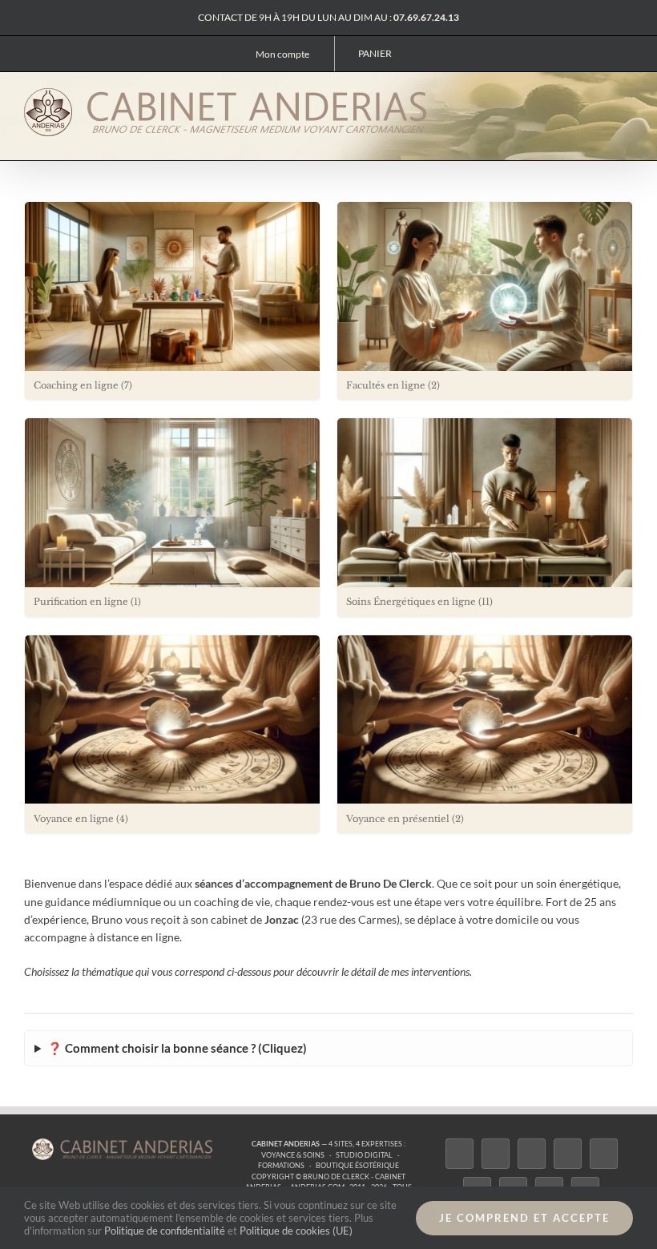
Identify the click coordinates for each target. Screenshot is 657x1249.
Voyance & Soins (292, 1154)
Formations (281, 1165)
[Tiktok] (568, 1153)
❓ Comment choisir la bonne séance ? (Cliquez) (177, 1048)
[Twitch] (604, 1153)
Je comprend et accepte (524, 1217)
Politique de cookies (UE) (296, 1230)
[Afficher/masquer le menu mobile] (626, 98)
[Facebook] (459, 1153)
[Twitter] (496, 1153)
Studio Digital (364, 1154)
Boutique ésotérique (357, 1165)
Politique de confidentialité (164, 1230)
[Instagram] (532, 1153)
